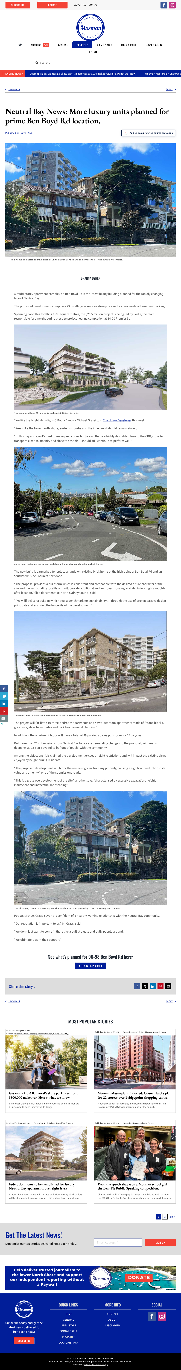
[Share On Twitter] (4, 696)
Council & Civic (22, 1033)
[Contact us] (4, 718)
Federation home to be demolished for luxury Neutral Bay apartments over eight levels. (42, 1186)
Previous (14, 89)
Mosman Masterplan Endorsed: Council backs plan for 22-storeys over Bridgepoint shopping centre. (134, 1095)
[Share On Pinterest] (4, 711)
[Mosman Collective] (90, 15)
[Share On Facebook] (4, 688)
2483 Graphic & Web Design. (96, 1364)
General (56, 1033)
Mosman (48, 1033)
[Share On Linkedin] (4, 703)
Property (164, 1032)
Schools (143, 1123)
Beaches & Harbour (36, 1033)
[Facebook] (137, 986)
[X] (145, 986)
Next (169, 89)
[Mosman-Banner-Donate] (90, 1267)
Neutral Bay (60, 1123)
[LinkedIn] (153, 986)
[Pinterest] (160, 986)
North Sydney (49, 1123)
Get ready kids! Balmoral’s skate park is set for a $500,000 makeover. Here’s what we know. (43, 1095)
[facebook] (163, 5)
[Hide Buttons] (2, 724)
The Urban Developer (117, 420)
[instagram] (172, 5)
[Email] (168, 986)
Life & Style (64, 1033)
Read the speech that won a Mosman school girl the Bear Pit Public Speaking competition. (132, 1186)
